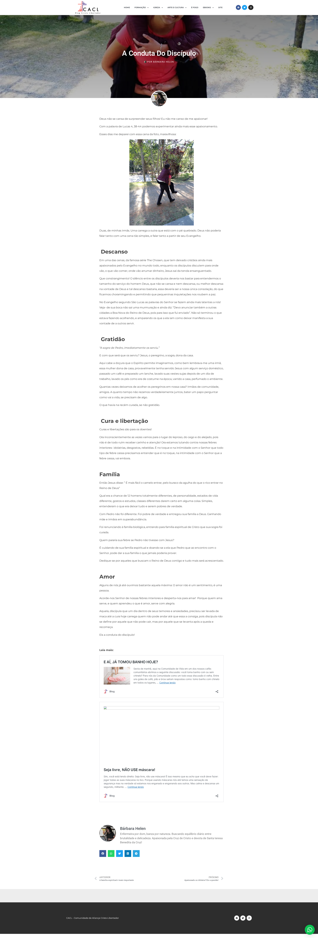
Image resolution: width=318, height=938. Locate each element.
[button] (102, 853)
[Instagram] (250, 7)
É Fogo (194, 7)
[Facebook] (238, 7)
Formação (140, 7)
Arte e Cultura (175, 7)
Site (220, 7)
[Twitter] (244, 7)
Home (127, 7)
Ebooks (207, 7)
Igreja (156, 7)
